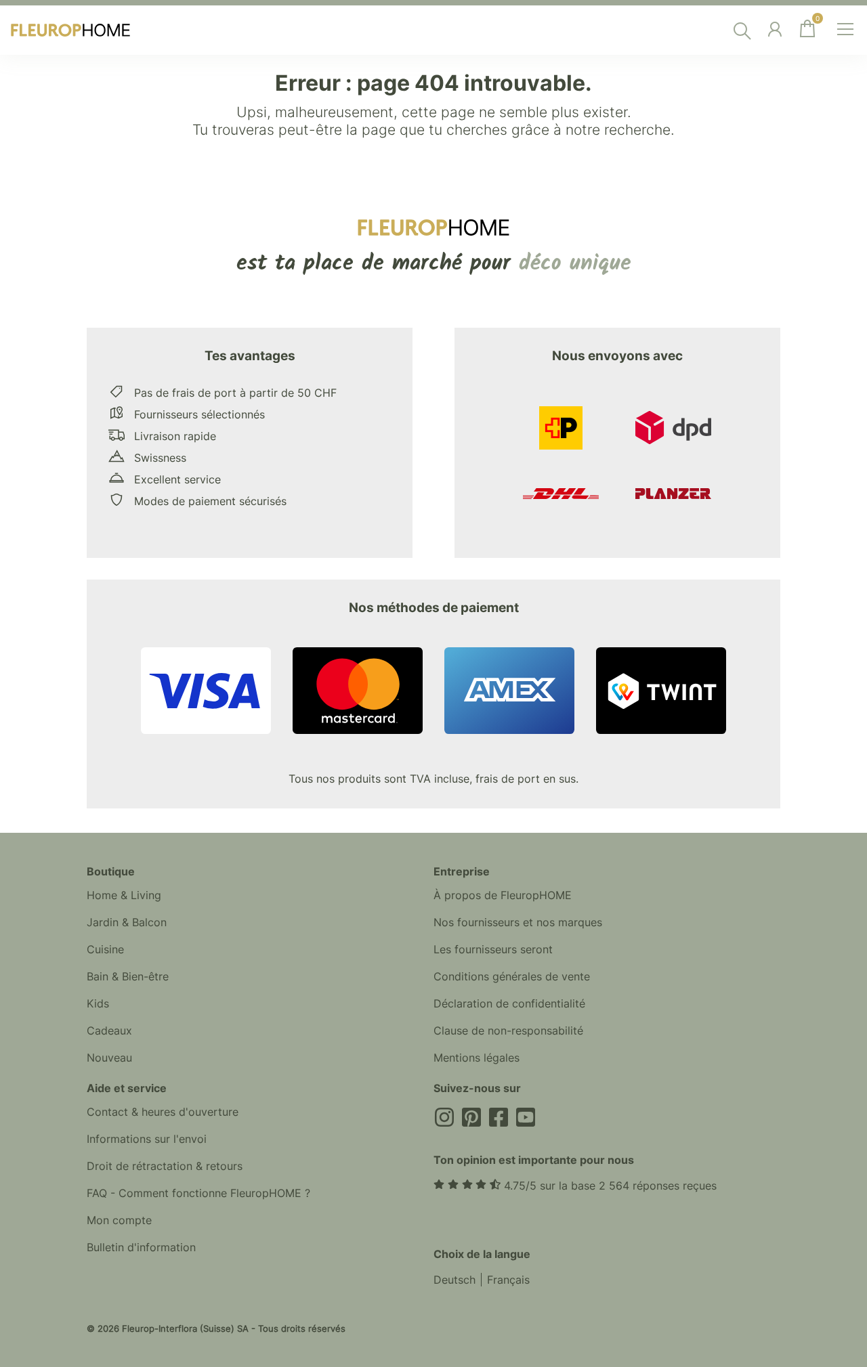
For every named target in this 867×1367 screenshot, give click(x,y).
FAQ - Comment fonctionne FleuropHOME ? (198, 1193)
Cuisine (105, 949)
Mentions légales (477, 1057)
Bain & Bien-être (128, 976)
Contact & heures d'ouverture (162, 1112)
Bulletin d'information (141, 1247)
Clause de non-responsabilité (508, 1030)
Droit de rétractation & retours (164, 1166)
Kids (98, 1003)
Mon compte (119, 1220)
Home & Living (124, 895)
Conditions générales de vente (512, 976)
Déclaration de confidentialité (509, 1003)
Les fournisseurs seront (493, 949)
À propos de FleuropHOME (503, 895)
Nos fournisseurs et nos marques (518, 922)
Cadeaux (109, 1030)
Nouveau (109, 1057)
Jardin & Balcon (127, 922)
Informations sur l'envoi (147, 1139)
